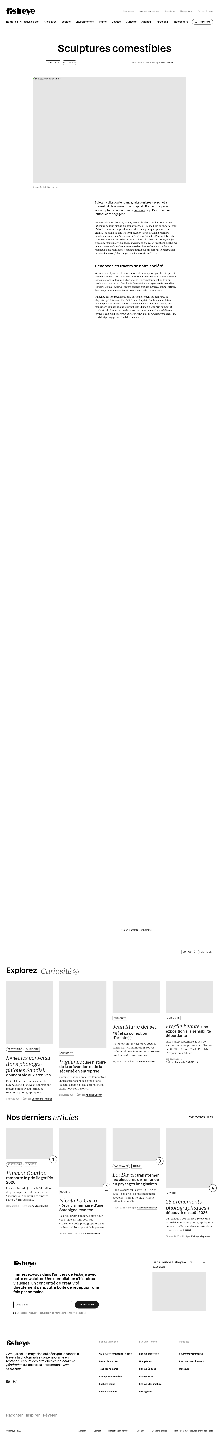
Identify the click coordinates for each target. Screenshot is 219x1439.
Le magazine (145, 1392)
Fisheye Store (186, 11)
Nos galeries (145, 1361)
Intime (103, 22)
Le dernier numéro (108, 1361)
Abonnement (128, 11)
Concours (184, 1369)
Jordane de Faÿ (92, 1234)
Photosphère (180, 22)
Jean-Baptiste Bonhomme (143, 206)
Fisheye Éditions (147, 1369)
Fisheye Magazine (200, 1236)
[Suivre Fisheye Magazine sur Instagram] (15, 1381)
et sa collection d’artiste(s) (136, 1031)
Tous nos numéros (108, 1369)
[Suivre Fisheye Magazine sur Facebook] (8, 1381)
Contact (97, 1431)
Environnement (85, 22)
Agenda (146, 22)
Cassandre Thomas (42, 1099)
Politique (69, 62)
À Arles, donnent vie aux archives (29, 1066)
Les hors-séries (107, 1384)
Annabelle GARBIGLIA (186, 1062)
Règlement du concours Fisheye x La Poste (193, 1431)
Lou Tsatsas (167, 63)
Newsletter (170, 11)
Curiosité (131, 22)
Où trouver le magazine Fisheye (115, 1354)
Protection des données (119, 1431)
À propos (82, 1431)
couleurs (139, 210)
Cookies (140, 1431)
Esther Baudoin (147, 1062)
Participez (162, 22)
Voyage (116, 22)
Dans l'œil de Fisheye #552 (172, 1262)
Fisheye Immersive (149, 1354)
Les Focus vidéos (108, 1392)
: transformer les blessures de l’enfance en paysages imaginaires (136, 1179)
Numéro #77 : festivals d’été (22, 22)
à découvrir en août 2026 (187, 1206)
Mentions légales (159, 1431)
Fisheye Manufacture (150, 1384)
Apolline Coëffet (94, 1095)
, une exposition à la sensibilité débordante (188, 1030)
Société (66, 22)
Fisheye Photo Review (110, 1377)
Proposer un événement (191, 1361)
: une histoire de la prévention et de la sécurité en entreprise (82, 1066)
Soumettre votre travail (149, 11)
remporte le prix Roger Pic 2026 (29, 1177)
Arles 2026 (50, 22)
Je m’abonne (87, 1304)
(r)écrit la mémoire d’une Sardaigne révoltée (81, 1204)
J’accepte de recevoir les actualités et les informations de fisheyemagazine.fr (51, 1313)
